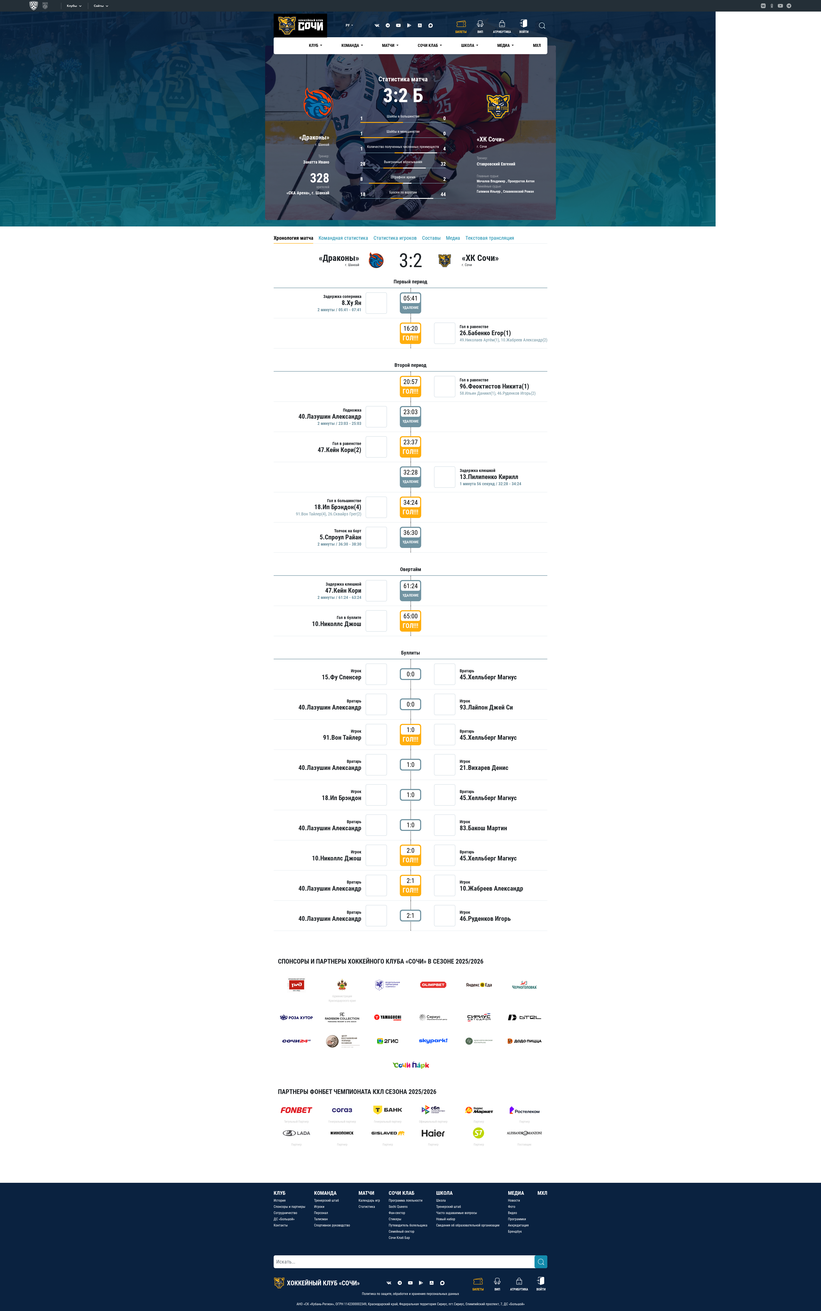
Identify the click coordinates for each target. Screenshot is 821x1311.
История (280, 1200)
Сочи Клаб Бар (399, 1238)
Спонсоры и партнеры (289, 1207)
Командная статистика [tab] (343, 238)
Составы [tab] (431, 238)
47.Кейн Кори (343, 590)
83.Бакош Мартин (483, 828)
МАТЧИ (366, 1193)
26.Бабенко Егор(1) (485, 333)
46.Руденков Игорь (485, 918)
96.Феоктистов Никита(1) (494, 386)
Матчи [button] (388, 45)
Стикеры (395, 1219)
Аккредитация (518, 1225)
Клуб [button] (314, 45)
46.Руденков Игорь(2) (516, 393)
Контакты (281, 1225)
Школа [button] (468, 45)
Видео (512, 1213)
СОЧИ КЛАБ (401, 1193)
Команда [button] (350, 45)
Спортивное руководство (332, 1225)
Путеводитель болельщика (408, 1225)
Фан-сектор (397, 1213)
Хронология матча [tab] (293, 238)
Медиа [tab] (453, 238)
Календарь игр (369, 1200)
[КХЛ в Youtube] (780, 6)
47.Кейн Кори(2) (339, 450)
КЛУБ (279, 1193)
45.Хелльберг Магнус (488, 677)
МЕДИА (516, 1193)
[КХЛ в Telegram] (789, 6)
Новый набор (445, 1219)
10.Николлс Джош (336, 624)
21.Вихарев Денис (484, 767)
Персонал (321, 1213)
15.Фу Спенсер (341, 677)
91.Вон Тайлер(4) (311, 513)
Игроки (319, 1207)
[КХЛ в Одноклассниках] (772, 6)
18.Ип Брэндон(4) (337, 507)
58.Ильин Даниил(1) (477, 393)
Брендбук (515, 1231)
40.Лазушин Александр (329, 416)
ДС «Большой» (284, 1219)
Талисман (321, 1219)
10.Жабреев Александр (491, 888)
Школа (441, 1200)
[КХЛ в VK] (763, 6)
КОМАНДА (325, 1193)
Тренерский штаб (326, 1200)
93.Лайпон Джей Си (486, 707)
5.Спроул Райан (340, 537)
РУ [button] (348, 25)
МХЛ (537, 45)
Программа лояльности (405, 1200)
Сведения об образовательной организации (467, 1225)
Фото (511, 1207)
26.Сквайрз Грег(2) (344, 513)
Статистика (367, 1207)
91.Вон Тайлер (342, 737)
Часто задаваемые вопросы (456, 1213)
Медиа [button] (504, 45)
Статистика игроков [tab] (395, 238)
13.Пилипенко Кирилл (489, 477)
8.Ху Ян (351, 303)
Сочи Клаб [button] (428, 45)
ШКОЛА (444, 1193)
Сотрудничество (285, 1213)
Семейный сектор (401, 1231)
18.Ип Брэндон (341, 798)
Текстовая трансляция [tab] (489, 238)
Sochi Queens (398, 1207)
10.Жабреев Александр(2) (524, 339)
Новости (514, 1200)
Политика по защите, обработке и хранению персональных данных (410, 1294)
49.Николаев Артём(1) (479, 339)
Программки (517, 1219)
